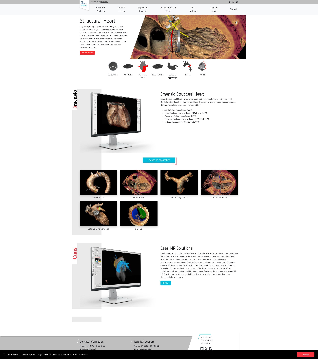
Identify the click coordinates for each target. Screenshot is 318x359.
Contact (233, 9)
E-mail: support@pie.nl (143, 349)
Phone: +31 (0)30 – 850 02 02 (146, 346)
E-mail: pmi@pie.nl (88, 349)
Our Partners (193, 9)
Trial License (206, 337)
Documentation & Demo (168, 9)
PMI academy (206, 340)
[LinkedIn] (229, 2)
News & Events (121, 9)
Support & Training (142, 9)
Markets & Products (100, 9)
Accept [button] (306, 355)
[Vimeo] (237, 2)
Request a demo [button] (2, 236)
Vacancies (205, 343)
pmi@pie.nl (104, 2)
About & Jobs (213, 9)
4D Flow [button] (165, 283)
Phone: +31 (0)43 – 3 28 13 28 (92, 346)
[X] (233, 2)
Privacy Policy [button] (81, 354)
